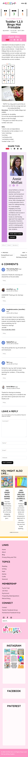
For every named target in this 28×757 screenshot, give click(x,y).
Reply (4, 280)
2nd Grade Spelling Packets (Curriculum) (21, 495)
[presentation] (7, 482)
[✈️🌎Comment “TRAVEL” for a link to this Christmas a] (21, 665)
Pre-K (4, 245)
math (9, 245)
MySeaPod (10, 342)
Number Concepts (16, 18)
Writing (4, 569)
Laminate (4, 114)
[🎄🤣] (14, 665)
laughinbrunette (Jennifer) (15, 309)
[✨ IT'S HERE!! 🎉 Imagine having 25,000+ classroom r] (7, 652)
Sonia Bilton (10, 386)
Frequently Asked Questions (10, 596)
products (15, 245)
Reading (4, 566)
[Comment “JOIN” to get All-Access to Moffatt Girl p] (14, 652)
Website (4, 457)
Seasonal (5, 579)
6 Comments (14, 32)
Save (8, 39)
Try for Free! (6, 588)
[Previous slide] (2, 503)
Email (4, 450)
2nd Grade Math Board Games (7, 494)
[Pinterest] (11, 617)
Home (4, 549)
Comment (5, 421)
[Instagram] (3, 617)
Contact (4, 607)
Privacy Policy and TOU (9, 557)
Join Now (5, 590)
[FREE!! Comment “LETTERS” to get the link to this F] (21, 652)
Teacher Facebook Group (10, 610)
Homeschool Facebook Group (11, 612)
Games (4, 574)
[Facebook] (7, 617)
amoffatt (6, 30)
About (4, 552)
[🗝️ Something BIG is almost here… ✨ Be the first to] (7, 659)
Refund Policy (6, 598)
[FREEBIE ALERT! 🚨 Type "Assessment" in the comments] (14, 659)
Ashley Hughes (10, 754)
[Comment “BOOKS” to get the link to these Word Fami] (21, 659)
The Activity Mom (12, 269)
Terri (8, 362)
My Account (5, 593)
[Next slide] (25, 503)
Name (4, 443)
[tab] (10, 532)
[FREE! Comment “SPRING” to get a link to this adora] (7, 665)
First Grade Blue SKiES (8, 329)
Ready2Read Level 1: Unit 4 (7, 255)
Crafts (4, 576)
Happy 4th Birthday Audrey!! (21, 255)
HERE (4, 112)
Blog (3, 554)
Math (8, 18)
